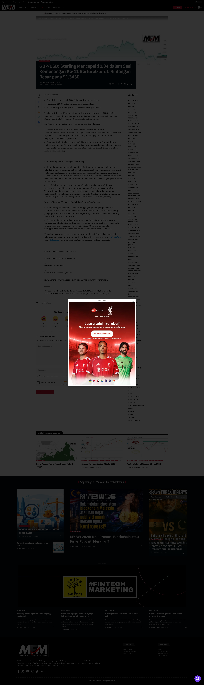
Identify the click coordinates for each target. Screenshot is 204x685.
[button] (133, 302)
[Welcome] (197, 678)
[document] (102, 342)
